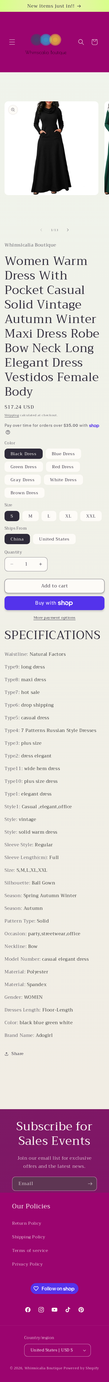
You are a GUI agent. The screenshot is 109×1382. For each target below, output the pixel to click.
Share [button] (18, 1053)
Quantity (13, 552)
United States (54, 539)
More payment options (55, 617)
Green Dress (24, 466)
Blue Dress (63, 453)
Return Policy (26, 1223)
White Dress (63, 479)
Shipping (12, 415)
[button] (12, 42)
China (17, 539)
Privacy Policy (27, 1264)
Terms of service (30, 1250)
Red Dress (63, 466)
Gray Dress (23, 479)
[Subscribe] (90, 1184)
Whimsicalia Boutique (44, 1368)
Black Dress (24, 453)
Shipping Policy (28, 1236)
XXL (91, 516)
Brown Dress (24, 492)
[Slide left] (41, 230)
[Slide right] (67, 230)
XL (68, 516)
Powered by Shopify (81, 1368)
